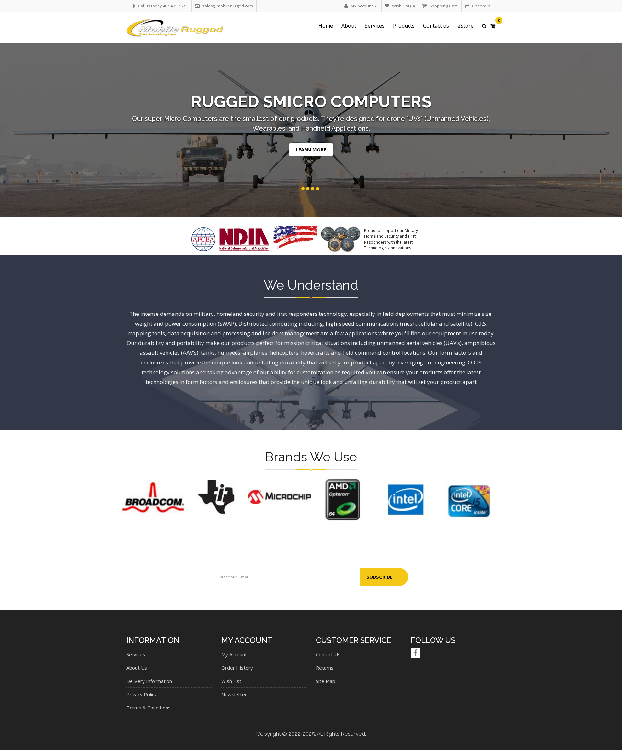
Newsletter (234, 694)
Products (404, 25)
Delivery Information (149, 681)
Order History (237, 667)
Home (325, 25)
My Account (234, 654)
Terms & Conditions (148, 707)
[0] (492, 26)
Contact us (436, 25)
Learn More (358, 149)
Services (375, 25)
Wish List (231, 681)
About (348, 25)
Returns (325, 667)
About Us (136, 667)
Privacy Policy (141, 694)
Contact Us (328, 654)
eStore (465, 25)
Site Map (325, 681)
